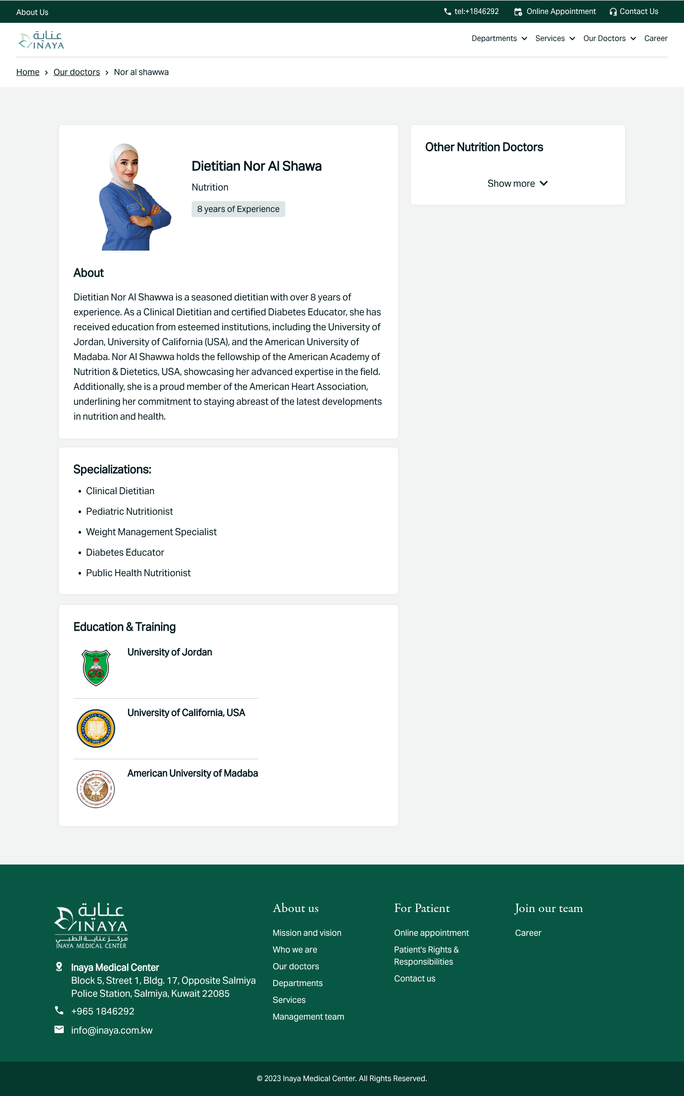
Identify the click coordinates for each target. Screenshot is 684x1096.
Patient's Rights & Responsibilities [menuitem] (426, 955)
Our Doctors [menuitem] (604, 38)
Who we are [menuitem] (295, 949)
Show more (511, 183)
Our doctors (77, 72)
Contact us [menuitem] (415, 978)
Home (28, 72)
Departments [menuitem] (494, 38)
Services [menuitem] (550, 38)
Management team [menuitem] (308, 1016)
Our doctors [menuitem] (296, 966)
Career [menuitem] (656, 38)
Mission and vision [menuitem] (307, 932)
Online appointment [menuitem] (431, 932)
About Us (32, 12)
